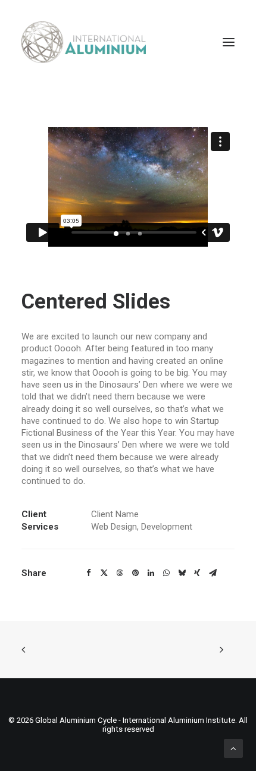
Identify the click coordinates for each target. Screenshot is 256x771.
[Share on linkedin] (150, 573)
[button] (228, 42)
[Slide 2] (128, 233)
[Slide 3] (140, 233)
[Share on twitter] (104, 573)
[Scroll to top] (233, 747)
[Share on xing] (197, 573)
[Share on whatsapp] (166, 573)
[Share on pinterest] (135, 573)
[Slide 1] (116, 233)
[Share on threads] (120, 573)
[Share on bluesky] (181, 573)
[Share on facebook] (89, 573)
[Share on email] (212, 573)
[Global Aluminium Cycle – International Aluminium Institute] (83, 42)
